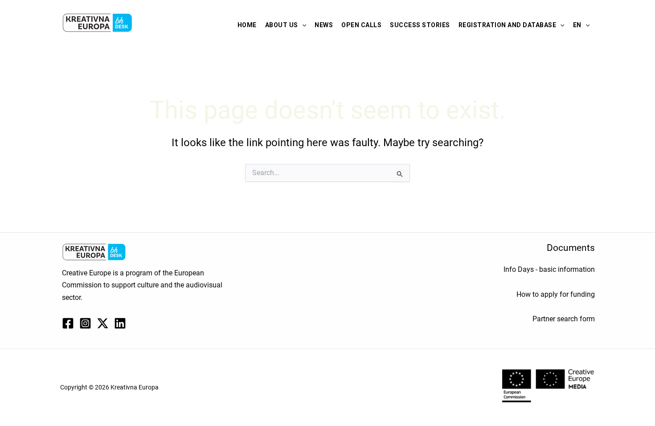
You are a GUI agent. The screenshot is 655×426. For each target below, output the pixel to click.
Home (247, 25)
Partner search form (563, 319)
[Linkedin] (120, 323)
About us (281, 25)
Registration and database (507, 25)
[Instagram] (85, 323)
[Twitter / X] (103, 323)
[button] (302, 25)
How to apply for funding (555, 294)
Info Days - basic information (549, 269)
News (324, 25)
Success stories (420, 25)
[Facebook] (68, 323)
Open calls (361, 25)
